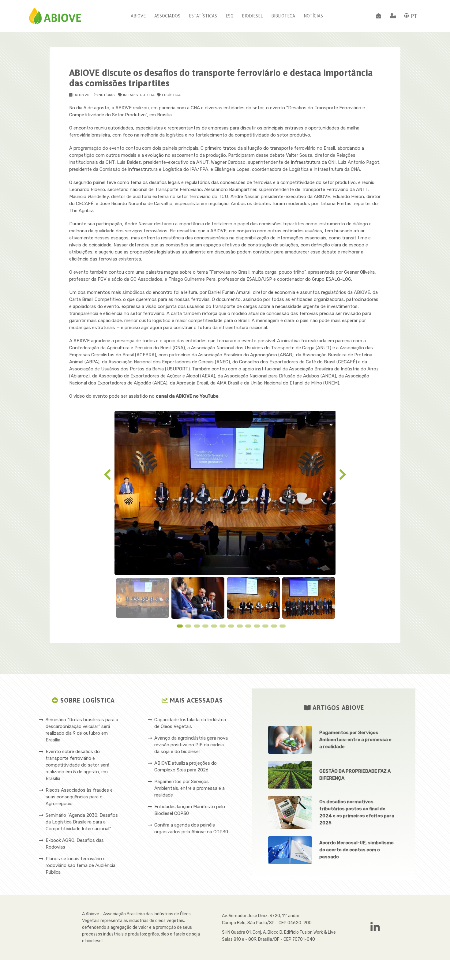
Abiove (138, 15)
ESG (229, 15)
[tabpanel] (142, 597)
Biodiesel (252, 15)
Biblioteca (283, 15)
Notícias (313, 15)
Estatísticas (203, 15)
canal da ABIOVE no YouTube (187, 396)
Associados (167, 15)
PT (414, 16)
